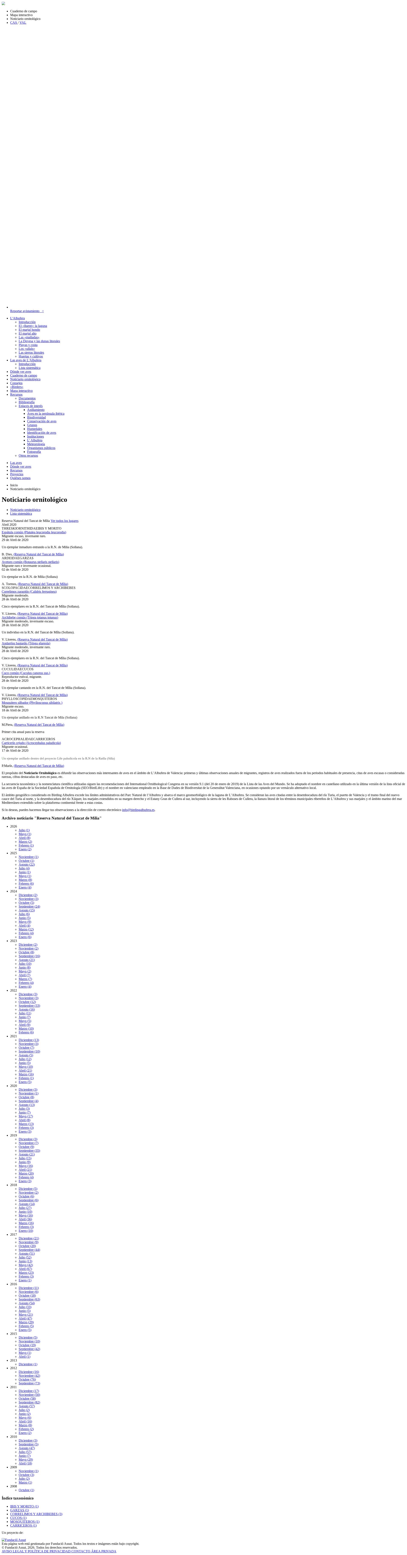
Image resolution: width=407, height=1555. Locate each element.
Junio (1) (25, 872)
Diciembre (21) (29, 1238)
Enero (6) (25, 937)
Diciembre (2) (28, 895)
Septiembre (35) (29, 1150)
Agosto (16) (27, 1009)
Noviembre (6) (28, 1292)
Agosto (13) (27, 1105)
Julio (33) (25, 1307)
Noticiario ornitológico (25, 510)
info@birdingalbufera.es (138, 810)
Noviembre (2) (28, 948)
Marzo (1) (25, 1482)
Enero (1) (25, 1280)
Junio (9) (25, 1162)
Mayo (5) (25, 1021)
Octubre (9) (26, 1147)
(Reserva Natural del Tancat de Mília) (39, 554)
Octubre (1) (26, 860)
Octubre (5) (26, 902)
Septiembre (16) (29, 956)
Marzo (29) (26, 1322)
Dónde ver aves (20, 466)
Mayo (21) (26, 1314)
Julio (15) (25, 1158)
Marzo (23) (26, 1272)
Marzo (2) (25, 841)
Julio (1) (24, 830)
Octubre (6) (26, 1196)
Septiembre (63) (29, 1299)
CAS (14, 22)
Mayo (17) (26, 1116)
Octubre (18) (27, 1295)
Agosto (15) (27, 910)
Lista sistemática (21, 513)
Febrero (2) (26, 1429)
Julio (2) (24, 1410)
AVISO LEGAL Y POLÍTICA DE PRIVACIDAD (36, 1551)
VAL (23, 22)
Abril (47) (25, 1318)
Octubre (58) (27, 1398)
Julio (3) (24, 1108)
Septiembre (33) (29, 1005)
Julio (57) (25, 1452)
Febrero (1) (26, 845)
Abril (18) (25, 1463)
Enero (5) (25, 1082)
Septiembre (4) (28, 1101)
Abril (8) (24, 838)
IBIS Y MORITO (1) (24, 1506)
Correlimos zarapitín (29, 591)
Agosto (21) (27, 960)
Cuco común (26, 673)
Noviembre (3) (28, 899)
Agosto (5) (26, 1055)
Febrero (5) (26, 1326)
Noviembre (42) (29, 1375)
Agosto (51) (27, 1253)
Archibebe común (30, 617)
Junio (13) (25, 1261)
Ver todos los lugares (64, 521)
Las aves (16, 463)
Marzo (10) (26, 1028)
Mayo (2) (25, 971)
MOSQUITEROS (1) (24, 1521)
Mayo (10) (26, 1066)
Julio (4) (24, 868)
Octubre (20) (27, 1246)
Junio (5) (25, 918)
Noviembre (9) (28, 1242)
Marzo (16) (26, 1074)
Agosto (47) (27, 1448)
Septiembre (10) (29, 1051)
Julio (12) (25, 1059)
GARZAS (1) (19, 1510)
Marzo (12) (26, 929)
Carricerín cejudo (31, 743)
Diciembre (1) (28, 1364)
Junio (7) (25, 1017)
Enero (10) (26, 1230)
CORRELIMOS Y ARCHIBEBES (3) (36, 1514)
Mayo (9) (25, 922)
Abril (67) (25, 1269)
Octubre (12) (27, 1002)
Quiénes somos (20, 478)
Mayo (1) (25, 834)
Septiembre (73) (29, 1383)
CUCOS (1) (18, 1518)
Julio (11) (25, 1013)
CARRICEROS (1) (23, 1525)
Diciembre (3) (28, 994)
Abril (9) (24, 1024)
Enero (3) (25, 1131)
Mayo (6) (25, 1417)
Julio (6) (24, 914)
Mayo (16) (26, 1166)
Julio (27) (25, 1208)
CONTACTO (81, 1551)
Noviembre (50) (29, 1394)
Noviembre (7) (28, 1143)
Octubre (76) (27, 1379)
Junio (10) (25, 1211)
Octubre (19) (27, 1345)
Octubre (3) (26, 1475)
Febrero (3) (26, 1127)
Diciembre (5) (28, 1189)
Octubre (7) (26, 1047)
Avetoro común (30, 562)
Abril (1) (24, 1356)
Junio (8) (25, 967)
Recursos (16, 470)
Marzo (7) (25, 979)
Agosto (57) (27, 1406)
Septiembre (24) (29, 906)
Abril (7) (24, 975)
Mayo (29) (26, 1459)
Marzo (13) (26, 1124)
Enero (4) (25, 887)
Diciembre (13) (29, 1040)
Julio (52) (25, 1257)
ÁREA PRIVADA (103, 1551)
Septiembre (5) (28, 1444)
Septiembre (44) (29, 1250)
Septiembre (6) (28, 1200)
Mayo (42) (26, 1265)
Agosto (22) (27, 864)
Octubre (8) (26, 952)
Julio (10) (25, 963)
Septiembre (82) (29, 1402)
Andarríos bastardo (26, 643)
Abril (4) (24, 925)
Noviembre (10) (29, 1341)
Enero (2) (25, 849)
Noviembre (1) (28, 857)
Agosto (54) (27, 1303)
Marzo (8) (25, 880)
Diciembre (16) (29, 1372)
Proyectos (16, 474)
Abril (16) (25, 1421)
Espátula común (34, 532)
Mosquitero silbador (32, 702)
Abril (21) (25, 1070)
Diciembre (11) (29, 1288)
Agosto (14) (27, 1204)
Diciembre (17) (29, 1391)
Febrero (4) (26, 933)
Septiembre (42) (29, 1349)
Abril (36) (25, 1219)
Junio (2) (25, 1414)
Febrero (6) (26, 883)
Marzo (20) (26, 1173)
